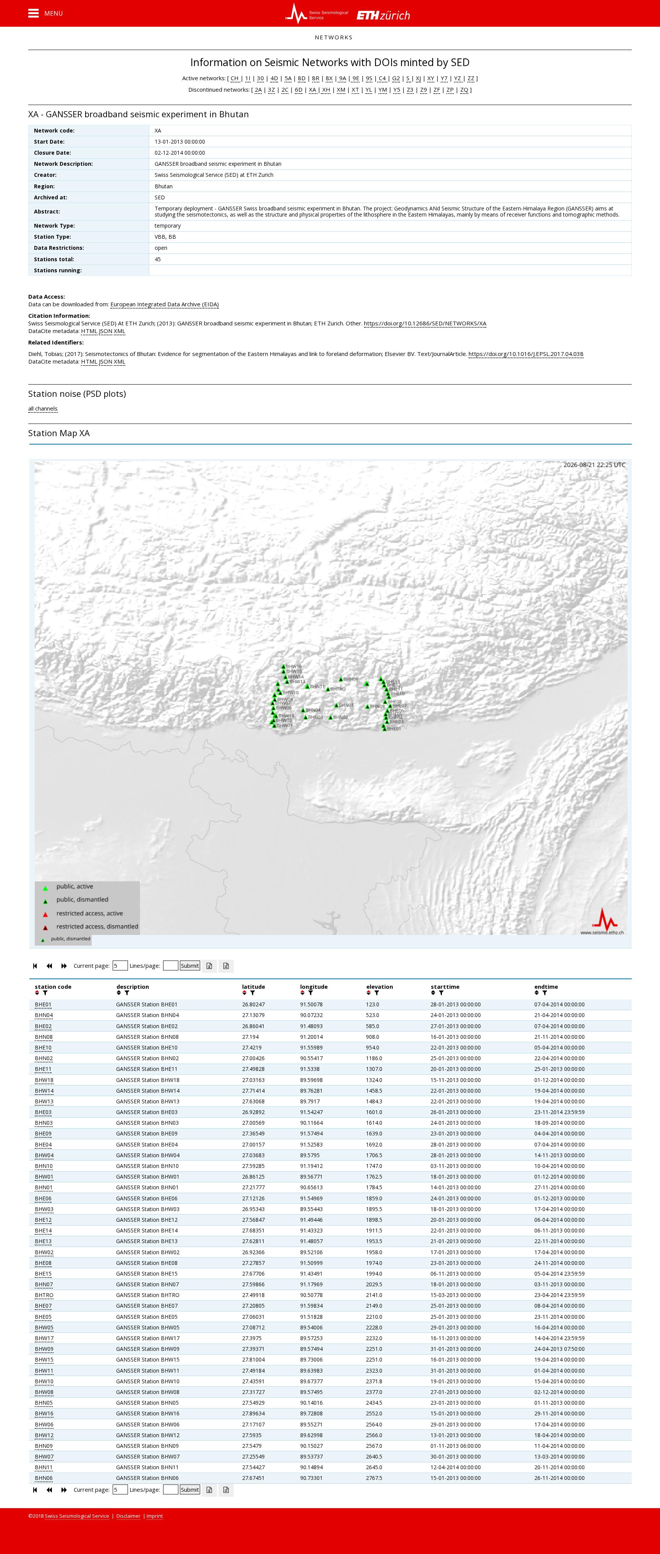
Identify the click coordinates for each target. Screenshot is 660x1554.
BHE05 (43, 1316)
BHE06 (43, 1198)
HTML (89, 331)
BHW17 (44, 1338)
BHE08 (43, 1262)
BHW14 (44, 1090)
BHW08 (44, 1392)
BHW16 (44, 1413)
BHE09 (43, 1133)
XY (430, 78)
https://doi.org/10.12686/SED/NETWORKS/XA (425, 323)
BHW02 (44, 1252)
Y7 (444, 78)
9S (369, 78)
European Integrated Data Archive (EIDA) (164, 304)
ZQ (464, 89)
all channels (43, 408)
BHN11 (44, 1467)
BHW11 (44, 1370)
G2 (396, 78)
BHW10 (44, 1381)
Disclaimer (128, 1515)
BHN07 (44, 1284)
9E (355, 78)
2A (258, 89)
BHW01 (44, 1176)
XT (355, 89)
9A (342, 78)
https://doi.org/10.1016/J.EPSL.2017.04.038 (526, 353)
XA (313, 89)
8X (329, 78)
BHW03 (44, 1209)
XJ (418, 78)
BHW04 (44, 1155)
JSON (105, 331)
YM (383, 89)
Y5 (396, 89)
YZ (458, 78)
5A (288, 78)
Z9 (423, 89)
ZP (450, 89)
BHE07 (43, 1305)
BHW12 (44, 1435)
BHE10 (43, 1047)
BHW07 (44, 1456)
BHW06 (44, 1424)
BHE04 (43, 1144)
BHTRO (44, 1295)
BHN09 (44, 1445)
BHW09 (44, 1348)
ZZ (470, 78)
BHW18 (44, 1079)
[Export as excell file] (209, 966)
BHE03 (43, 1112)
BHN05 (44, 1402)
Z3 (410, 89)
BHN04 (44, 1015)
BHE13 (43, 1241)
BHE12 (43, 1219)
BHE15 (43, 1273)
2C (284, 89)
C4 (382, 78)
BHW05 (44, 1327)
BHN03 (44, 1122)
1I (248, 78)
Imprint (155, 1515)
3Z (271, 89)
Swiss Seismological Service (77, 1515)
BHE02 (43, 1026)
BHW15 (44, 1359)
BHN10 (44, 1165)
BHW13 (44, 1101)
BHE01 (43, 1004)
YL (369, 89)
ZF (437, 89)
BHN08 (44, 1036)
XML (119, 331)
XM (341, 89)
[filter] (44, 992)
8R (315, 78)
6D (298, 89)
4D (274, 78)
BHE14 (43, 1230)
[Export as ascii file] (226, 966)
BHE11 (43, 1068)
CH (235, 78)
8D (302, 78)
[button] (45, 13)
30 (260, 78)
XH (325, 89)
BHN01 (44, 1187)
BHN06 (44, 1477)
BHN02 (44, 1058)
